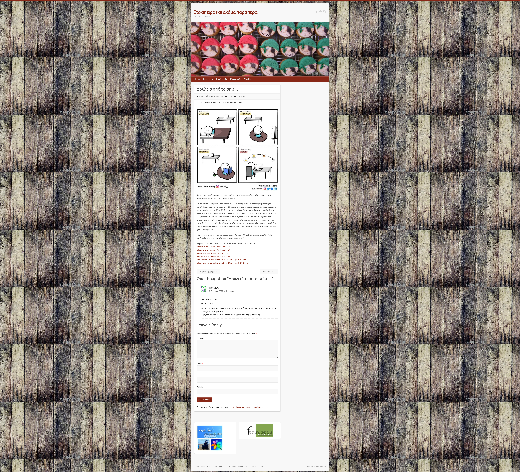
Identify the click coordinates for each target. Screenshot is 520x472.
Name (200, 364)
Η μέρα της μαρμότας (208, 272)
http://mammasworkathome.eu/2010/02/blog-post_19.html (221, 260)
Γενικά (230, 96)
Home (197, 79)
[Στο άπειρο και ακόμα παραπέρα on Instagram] (324, 11)
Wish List (247, 79)
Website (200, 387)
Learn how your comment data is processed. (250, 407)
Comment (201, 338)
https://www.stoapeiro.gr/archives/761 (213, 253)
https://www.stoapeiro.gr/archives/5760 (213, 247)
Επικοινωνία (235, 79)
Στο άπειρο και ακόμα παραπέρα (225, 12)
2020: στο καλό (269, 272)
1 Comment (241, 96)
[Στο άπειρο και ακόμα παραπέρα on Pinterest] (320, 11)
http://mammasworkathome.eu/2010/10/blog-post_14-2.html (222, 263)
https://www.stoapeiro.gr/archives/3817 (213, 250)
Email (200, 375)
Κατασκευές (208, 79)
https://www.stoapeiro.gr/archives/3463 (213, 256)
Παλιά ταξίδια (221, 79)
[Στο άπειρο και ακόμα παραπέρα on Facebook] (316, 11)
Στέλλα (201, 96)
